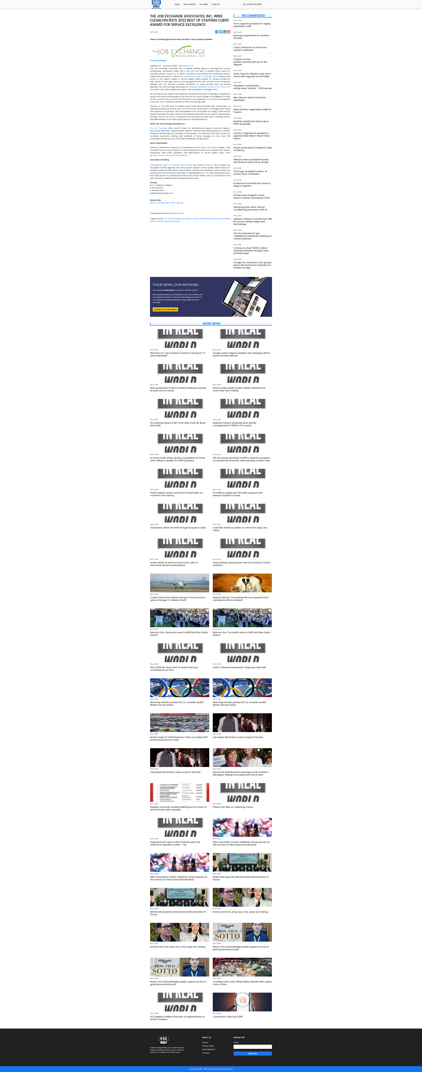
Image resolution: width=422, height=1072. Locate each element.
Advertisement (208, 1049)
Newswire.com (186, 66)
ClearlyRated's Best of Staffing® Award (201, 76)
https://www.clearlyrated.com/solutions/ (170, 155)
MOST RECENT (190, 4)
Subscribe (252, 1053)
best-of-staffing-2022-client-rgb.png (166, 203)
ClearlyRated (212, 147)
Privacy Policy (208, 1046)
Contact (205, 1053)
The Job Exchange (158, 128)
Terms (205, 1042)
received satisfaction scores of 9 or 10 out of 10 (209, 87)
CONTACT (216, 4)
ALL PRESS (203, 4)
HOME (177, 4)
